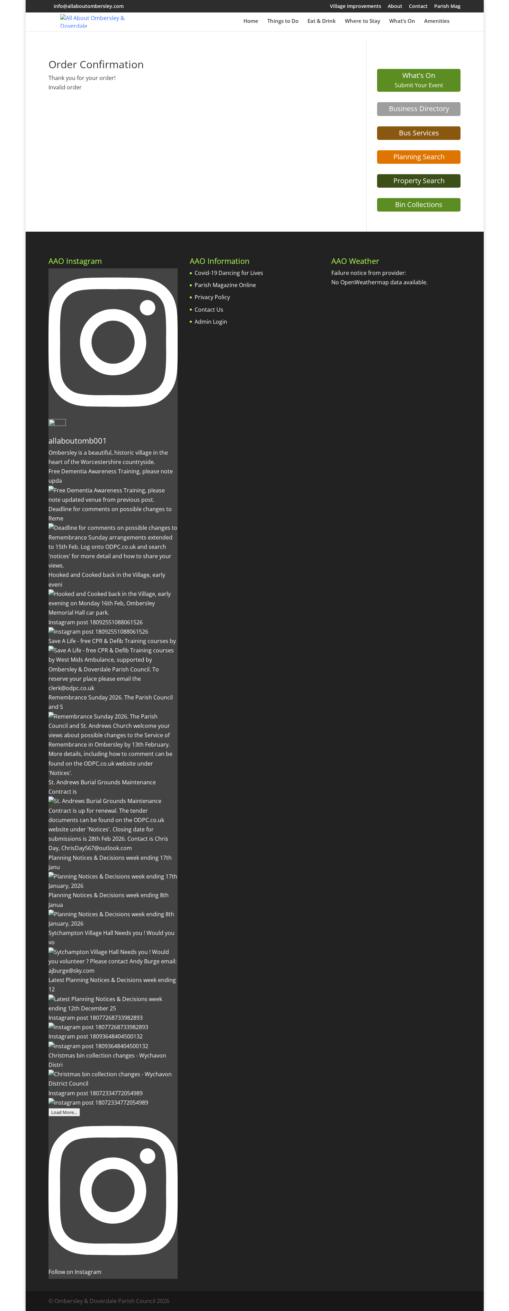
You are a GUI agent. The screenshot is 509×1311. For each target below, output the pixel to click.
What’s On (402, 21)
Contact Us (209, 309)
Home (250, 21)
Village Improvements (355, 6)
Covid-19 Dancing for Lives (229, 273)
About (395, 6)
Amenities (436, 21)
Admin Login (211, 321)
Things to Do (282, 21)
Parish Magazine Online (225, 285)
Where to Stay (362, 21)
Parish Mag (447, 6)
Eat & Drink (321, 21)
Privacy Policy (212, 297)
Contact (418, 6)
